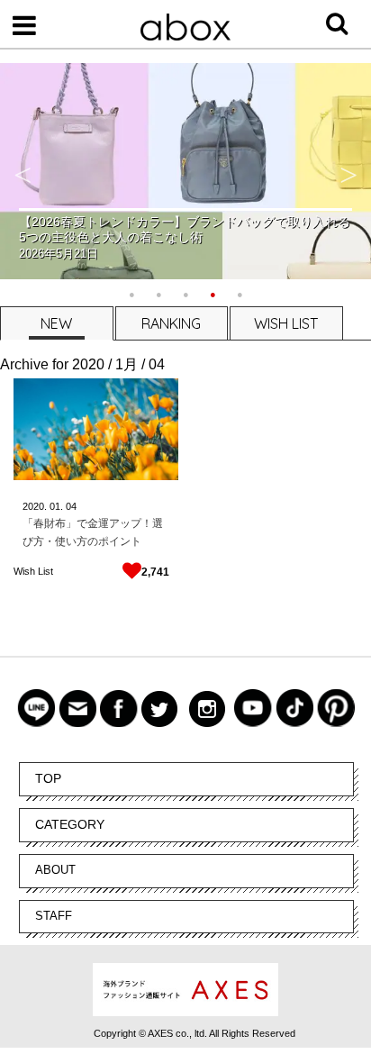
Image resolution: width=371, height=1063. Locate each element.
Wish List (33, 571)
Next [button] (348, 171)
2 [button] (158, 293)
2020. (35, 506)
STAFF (53, 915)
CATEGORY (69, 824)
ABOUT (55, 870)
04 (71, 506)
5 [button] (240, 293)
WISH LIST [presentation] (286, 323)
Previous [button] (22, 171)
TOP (48, 778)
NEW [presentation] (56, 323)
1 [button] (131, 293)
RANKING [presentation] (171, 323)
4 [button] (213, 293)
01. (56, 506)
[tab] (56, 323)
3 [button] (185, 293)
